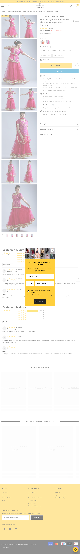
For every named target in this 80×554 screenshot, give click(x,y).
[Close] (52, 250)
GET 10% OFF (40, 301)
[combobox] (30, 283)
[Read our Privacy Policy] (51, 295)
